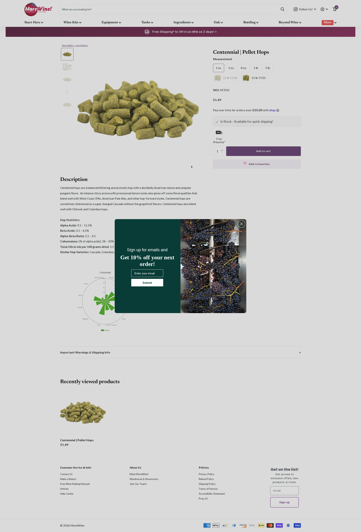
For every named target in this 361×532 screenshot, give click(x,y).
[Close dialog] (241, 224)
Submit (147, 282)
